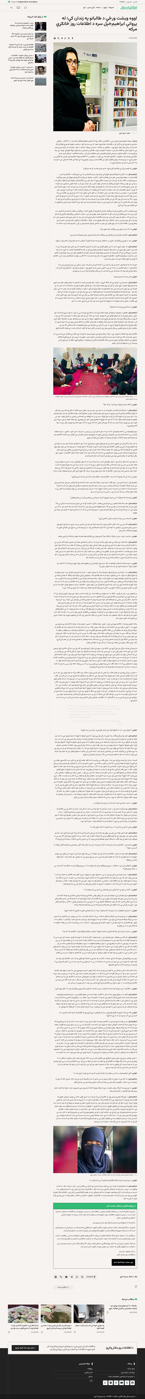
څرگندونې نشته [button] (62, 1287)
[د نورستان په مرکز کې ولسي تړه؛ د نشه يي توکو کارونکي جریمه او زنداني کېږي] (56, 1314)
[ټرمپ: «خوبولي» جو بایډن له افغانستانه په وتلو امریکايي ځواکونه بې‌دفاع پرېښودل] (40, 26)
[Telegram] (110, 1382)
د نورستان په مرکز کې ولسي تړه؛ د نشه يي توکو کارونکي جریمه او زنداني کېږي (56, 1327)
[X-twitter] (127, 1382)
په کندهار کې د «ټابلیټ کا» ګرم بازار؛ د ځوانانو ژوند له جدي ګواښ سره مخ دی (25, 1327)
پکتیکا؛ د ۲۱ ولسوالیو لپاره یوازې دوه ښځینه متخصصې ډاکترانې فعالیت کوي (123, 1307)
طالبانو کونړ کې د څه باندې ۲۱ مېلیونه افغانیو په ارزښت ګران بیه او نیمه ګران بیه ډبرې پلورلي (20, 47)
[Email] (66, 1277)
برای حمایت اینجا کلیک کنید (123, 1262)
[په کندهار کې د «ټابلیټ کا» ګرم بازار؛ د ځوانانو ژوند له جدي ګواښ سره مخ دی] (23, 1314)
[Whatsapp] (105, 1382)
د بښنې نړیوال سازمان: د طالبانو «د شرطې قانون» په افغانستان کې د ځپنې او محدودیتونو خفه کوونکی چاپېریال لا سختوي (20, 59)
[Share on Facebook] (72, 38)
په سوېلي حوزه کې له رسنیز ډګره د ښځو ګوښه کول (90, 1327)
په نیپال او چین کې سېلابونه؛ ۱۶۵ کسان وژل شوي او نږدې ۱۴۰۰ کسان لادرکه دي (22, 36)
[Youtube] (121, 1382)
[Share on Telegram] (61, 38)
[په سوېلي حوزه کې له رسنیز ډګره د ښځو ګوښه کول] (89, 1314)
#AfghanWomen (74, 714)
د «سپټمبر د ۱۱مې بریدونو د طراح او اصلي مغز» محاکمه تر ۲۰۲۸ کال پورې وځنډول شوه (21, 69)
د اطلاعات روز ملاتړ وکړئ (119, 1348)
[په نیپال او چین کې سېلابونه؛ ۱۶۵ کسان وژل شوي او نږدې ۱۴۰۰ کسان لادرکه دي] (40, 37)
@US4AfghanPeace (82, 706)
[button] (25, 8)
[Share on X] (68, 38)
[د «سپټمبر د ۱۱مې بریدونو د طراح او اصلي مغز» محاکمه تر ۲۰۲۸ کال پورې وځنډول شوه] (40, 70)
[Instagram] (116, 1382)
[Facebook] (132, 1382)
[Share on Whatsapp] (65, 38)
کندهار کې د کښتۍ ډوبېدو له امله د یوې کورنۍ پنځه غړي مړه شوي (21, 79)
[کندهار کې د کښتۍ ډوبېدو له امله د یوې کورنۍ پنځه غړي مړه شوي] (40, 81)
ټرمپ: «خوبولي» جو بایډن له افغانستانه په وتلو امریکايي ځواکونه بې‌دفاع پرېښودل (21, 25)
